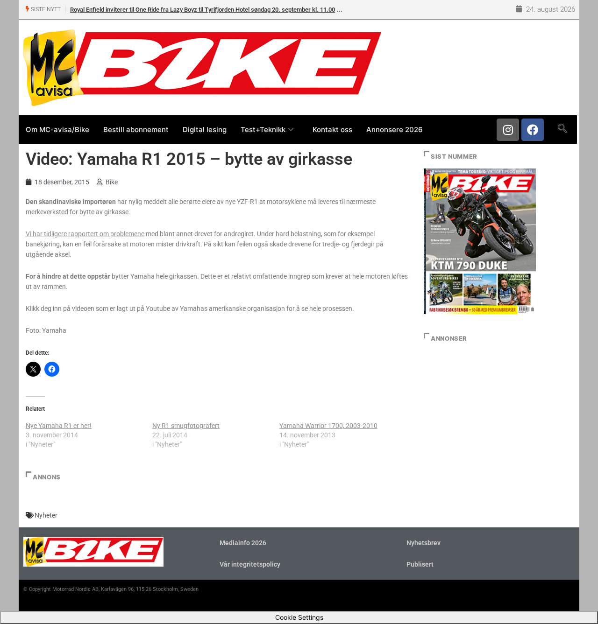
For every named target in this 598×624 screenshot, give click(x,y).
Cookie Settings (299, 617)
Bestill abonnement (136, 129)
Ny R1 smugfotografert (186, 425)
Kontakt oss (332, 129)
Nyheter (46, 515)
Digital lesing (205, 129)
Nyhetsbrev (423, 543)
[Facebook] (532, 130)
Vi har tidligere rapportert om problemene (85, 234)
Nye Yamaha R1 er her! (59, 425)
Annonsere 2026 (394, 129)
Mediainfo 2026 (243, 543)
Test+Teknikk (263, 129)
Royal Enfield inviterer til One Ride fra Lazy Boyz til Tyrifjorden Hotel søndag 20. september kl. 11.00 (202, 9)
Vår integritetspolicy (250, 564)
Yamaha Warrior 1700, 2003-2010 (328, 425)
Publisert (420, 564)
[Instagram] (508, 130)
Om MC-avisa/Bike (57, 129)
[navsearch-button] (562, 129)
